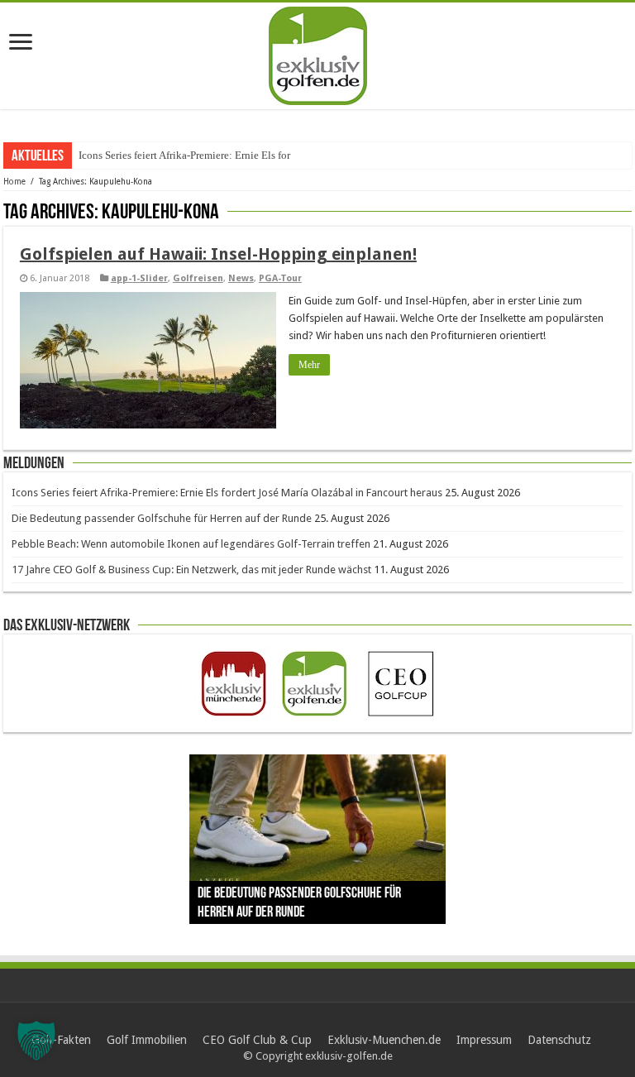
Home (14, 181)
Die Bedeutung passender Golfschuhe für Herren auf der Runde (162, 518)
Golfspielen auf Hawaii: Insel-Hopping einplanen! (218, 254)
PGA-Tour (280, 278)
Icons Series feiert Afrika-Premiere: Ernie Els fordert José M (210, 155)
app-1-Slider (139, 278)
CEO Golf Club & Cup (257, 1039)
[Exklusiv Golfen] (318, 53)
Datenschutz (559, 1039)
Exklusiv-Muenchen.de (384, 1039)
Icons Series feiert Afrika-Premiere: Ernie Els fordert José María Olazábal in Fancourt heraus (227, 492)
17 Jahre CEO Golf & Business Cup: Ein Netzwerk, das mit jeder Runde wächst (191, 569)
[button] (36, 1040)
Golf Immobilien (147, 1039)
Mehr (309, 365)
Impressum (484, 1039)
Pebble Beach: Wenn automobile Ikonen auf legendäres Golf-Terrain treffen (191, 544)
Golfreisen (198, 278)
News (241, 278)
